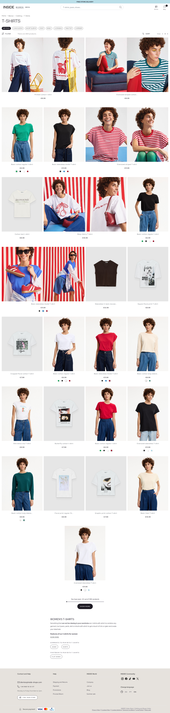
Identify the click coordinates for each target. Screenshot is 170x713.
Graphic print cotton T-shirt (106, 513)
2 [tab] (5, 109)
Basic (49, 28)
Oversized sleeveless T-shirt (148, 444)
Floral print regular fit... (64, 513)
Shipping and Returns (60, 682)
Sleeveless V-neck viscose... (106, 304)
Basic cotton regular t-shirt (22, 164)
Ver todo (6, 28)
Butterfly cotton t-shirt (64, 444)
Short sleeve (31, 28)
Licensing (58, 28)
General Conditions (129, 710)
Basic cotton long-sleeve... (147, 374)
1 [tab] (4, 109)
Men (27, 7)
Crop (42, 28)
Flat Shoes (56, 656)
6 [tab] (9, 458)
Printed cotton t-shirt (43, 95)
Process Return (58, 694)
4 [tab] (7, 109)
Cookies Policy (105, 710)
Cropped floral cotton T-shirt (22, 374)
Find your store (29, 697)
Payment (56, 686)
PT (130, 692)
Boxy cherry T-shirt (85, 234)
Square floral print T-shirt (148, 304)
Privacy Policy (96, 710)
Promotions (57, 690)
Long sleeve (18, 28)
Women (20, 7)
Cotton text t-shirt (22, 234)
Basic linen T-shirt (148, 513)
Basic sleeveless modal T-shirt (64, 164)
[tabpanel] (43, 64)
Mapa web (148, 710)
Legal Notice (140, 710)
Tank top (68, 28)
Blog (88, 690)
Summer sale (91, 694)
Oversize (78, 28)
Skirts (65, 647)
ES (126, 692)
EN (135, 692)
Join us (89, 686)
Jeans (54, 647)
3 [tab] (6, 109)
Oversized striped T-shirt (127, 164)
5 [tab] (8, 109)
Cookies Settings (116, 710)
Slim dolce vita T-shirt (22, 444)
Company (90, 682)
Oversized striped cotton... (127, 95)
